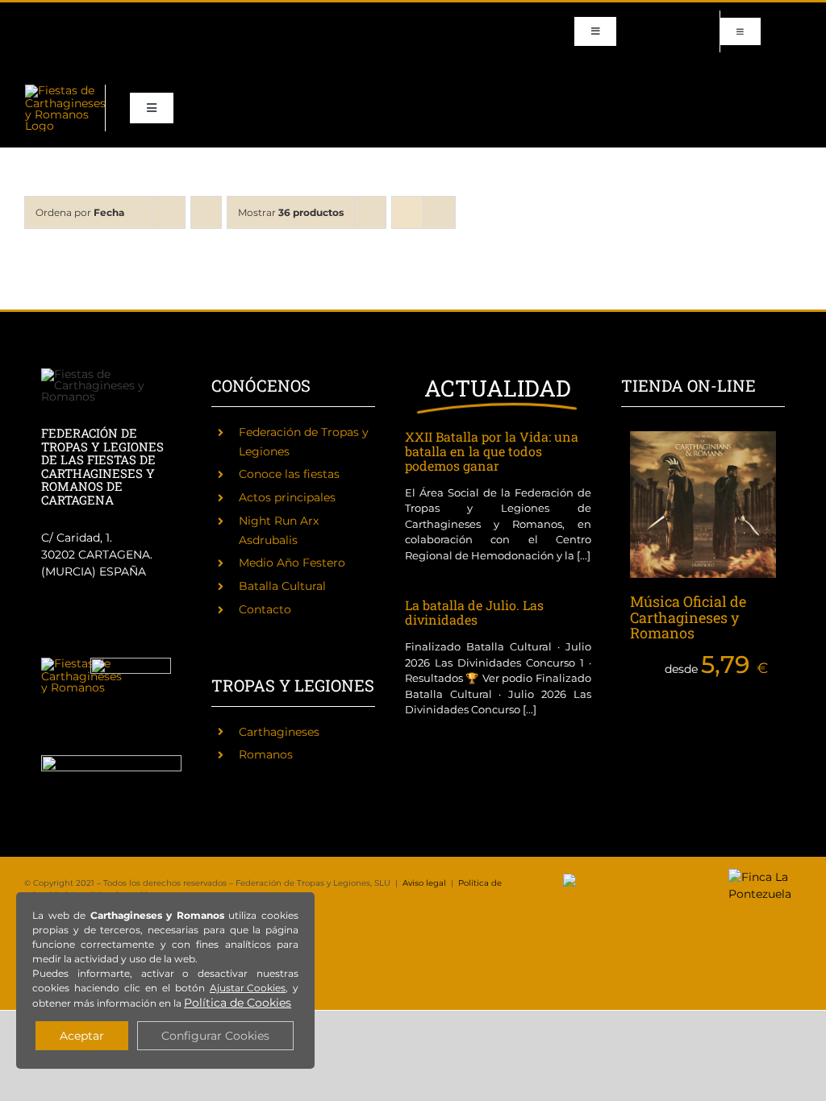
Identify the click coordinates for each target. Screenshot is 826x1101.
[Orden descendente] (206, 212)
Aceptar (82, 1035)
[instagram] (81, 16)
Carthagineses (279, 732)
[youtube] (158, 16)
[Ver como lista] (439, 212)
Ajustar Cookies (248, 988)
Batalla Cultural (282, 586)
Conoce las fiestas (289, 474)
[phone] (29, 45)
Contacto (265, 609)
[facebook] (29, 16)
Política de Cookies (237, 1002)
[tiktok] (132, 16)
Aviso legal (424, 883)
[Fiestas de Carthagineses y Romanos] (81, 663)
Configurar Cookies (215, 1035)
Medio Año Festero (292, 562)
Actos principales (287, 497)
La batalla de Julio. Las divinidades (474, 612)
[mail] (184, 16)
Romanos (266, 754)
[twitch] (106, 16)
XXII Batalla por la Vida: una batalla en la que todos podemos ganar (491, 451)
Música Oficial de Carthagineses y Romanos (688, 617)
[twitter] (55, 16)
